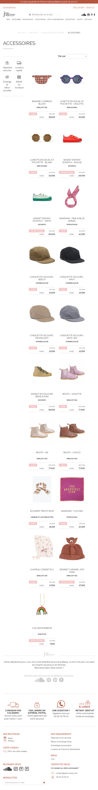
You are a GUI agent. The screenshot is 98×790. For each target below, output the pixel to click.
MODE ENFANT (27, 19)
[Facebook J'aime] (27, 769)
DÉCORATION (70, 19)
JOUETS (80, 19)
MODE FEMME (40, 19)
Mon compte (78, 7)
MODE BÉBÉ (16, 19)
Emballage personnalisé (61, 745)
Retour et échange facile (61, 742)
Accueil (21, 33)
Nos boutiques (11, 734)
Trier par (62, 56)
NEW (8, 19)
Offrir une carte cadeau (17, 751)
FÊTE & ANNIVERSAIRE (55, 19)
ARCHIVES (88, 19)
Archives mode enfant (53, 33)
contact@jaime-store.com (66, 773)
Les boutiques (9, 7)
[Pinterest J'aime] (21, 769)
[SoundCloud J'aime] (8, 769)
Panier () (90, 7)
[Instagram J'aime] (16, 769)
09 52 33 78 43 (62, 777)
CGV (53, 759)
